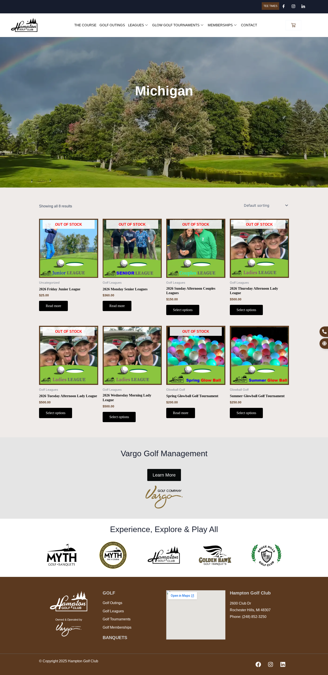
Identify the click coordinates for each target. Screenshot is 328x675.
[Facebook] (283, 6)
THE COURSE (85, 25)
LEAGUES (136, 25)
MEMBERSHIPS (220, 25)
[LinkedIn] (303, 6)
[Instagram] (293, 6)
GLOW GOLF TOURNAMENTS (175, 25)
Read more (53, 306)
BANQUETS (115, 637)
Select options (183, 310)
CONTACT (249, 25)
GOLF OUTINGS (112, 25)
